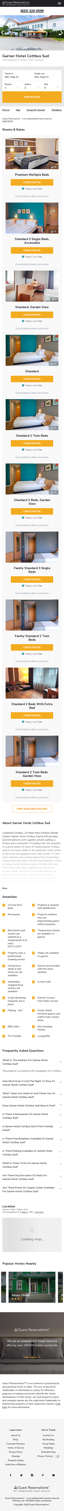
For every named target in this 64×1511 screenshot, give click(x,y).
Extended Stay (48, 1452)
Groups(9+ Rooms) (36, 110)
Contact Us (48, 1435)
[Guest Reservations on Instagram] (32, 1475)
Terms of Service (15, 1447)
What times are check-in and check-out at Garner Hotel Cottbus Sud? (28, 1095)
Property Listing (15, 1460)
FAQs (15, 1439)
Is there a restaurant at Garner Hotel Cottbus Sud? (25, 1116)
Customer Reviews (15, 1443)
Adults (27, 84)
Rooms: (8, 84)
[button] (3, 32)
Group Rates (48, 1443)
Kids (46, 84)
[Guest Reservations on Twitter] (21, 1475)
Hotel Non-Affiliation (15, 1464)
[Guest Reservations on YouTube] (52, 1475)
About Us (15, 1435)
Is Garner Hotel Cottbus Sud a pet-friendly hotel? (27, 1128)
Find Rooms (32, 97)
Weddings (57, 110)
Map (18, 110)
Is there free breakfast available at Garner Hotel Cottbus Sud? (28, 1140)
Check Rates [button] (32, 182)
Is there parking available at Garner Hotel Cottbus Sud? (27, 1152)
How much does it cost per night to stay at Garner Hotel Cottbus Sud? (28, 1083)
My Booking (48, 1439)
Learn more (7, 121)
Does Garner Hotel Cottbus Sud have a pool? (28, 1105)
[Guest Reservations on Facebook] (12, 1475)
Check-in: (9, 73)
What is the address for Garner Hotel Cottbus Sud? (25, 1062)
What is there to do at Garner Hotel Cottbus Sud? (24, 1165)
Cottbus (24, 1212)
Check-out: (39, 73)
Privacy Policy (15, 1452)
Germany (39, 1212)
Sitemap (16, 1456)
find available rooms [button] (32, 809)
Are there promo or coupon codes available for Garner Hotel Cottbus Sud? (28, 1189)
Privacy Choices (45, 1456)
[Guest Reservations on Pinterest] (43, 1475)
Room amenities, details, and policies (32, 196)
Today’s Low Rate (33, 188)
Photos (6, 110)
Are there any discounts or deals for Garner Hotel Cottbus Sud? (24, 1177)
